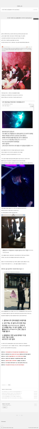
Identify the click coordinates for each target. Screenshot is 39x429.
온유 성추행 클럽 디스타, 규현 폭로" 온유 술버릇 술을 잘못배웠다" (11, 391)
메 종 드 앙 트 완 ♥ (6, 403)
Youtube (10, 427)
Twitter (5, 427)
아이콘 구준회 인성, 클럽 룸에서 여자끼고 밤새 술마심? (10, 9)
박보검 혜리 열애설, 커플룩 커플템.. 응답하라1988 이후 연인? (11, 394)
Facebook (7, 427)
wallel (37, 427)
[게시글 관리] (5, 385)
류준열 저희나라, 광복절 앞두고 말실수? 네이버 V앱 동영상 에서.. (11, 393)
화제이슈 (3, 389)
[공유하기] (4, 385)
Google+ (12, 427)
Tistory (32, 427)
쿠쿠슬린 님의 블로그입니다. (6, 405)
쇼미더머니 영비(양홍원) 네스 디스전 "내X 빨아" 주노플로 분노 (11, 396)
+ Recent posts (3, 421)
